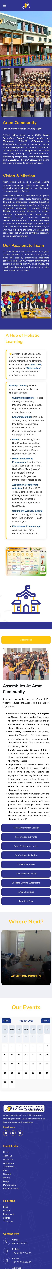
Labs (5, 1206)
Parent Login (9, 1184)
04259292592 (19, 1243)
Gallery (6, 1177)
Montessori (8, 1214)
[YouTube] (20, 1133)
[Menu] (4, 5)
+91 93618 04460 (21, 1262)
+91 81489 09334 (21, 1252)
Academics (8, 1163)
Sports (6, 1217)
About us (7, 1155)
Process (26, 976)
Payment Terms (11, 1188)
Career (6, 1170)
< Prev (6, 1021)
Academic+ (8, 1166)
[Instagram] (13, 1133)
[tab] (26, 640)
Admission (8, 1159)
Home (6, 1152)
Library (6, 1210)
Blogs (6, 1181)
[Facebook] (5, 1133)
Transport (8, 1221)
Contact (7, 1174)
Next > (46, 1021)
